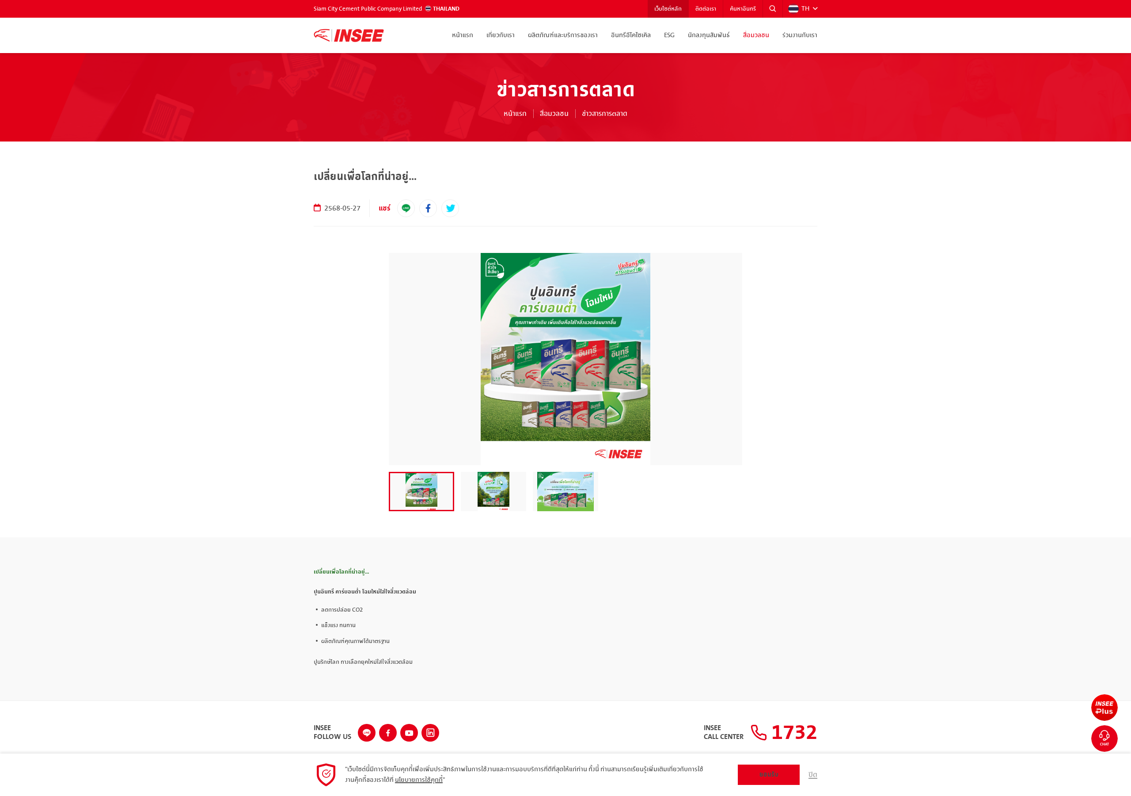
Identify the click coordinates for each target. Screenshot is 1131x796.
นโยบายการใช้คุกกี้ (419, 780)
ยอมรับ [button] (768, 774)
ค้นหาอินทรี (743, 8)
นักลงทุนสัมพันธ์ (709, 35)
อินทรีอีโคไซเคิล (631, 35)
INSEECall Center (724, 733)
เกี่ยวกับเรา (500, 35)
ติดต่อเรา (705, 8)
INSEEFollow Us (332, 733)
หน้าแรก (462, 35)
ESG (669, 35)
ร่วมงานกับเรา (799, 35)
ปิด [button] (812, 774)
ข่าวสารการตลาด (604, 113)
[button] (773, 9)
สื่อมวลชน (756, 35)
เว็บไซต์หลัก (668, 8)
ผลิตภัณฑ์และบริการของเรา (563, 35)
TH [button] (805, 9)
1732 (792, 732)
